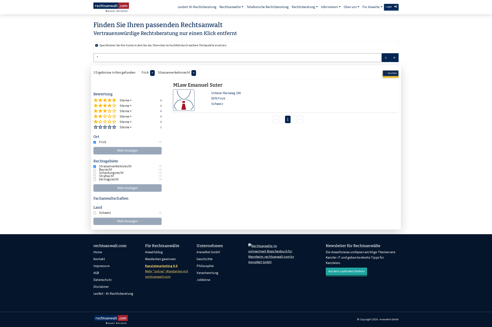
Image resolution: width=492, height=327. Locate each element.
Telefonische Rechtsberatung (268, 7)
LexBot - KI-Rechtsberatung (113, 293)
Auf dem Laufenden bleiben (346, 271)
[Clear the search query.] (394, 57)
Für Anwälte (371, 7)
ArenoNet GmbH (208, 252)
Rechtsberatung (303, 7)
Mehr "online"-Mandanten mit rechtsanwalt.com (166, 271)
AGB (96, 273)
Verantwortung (207, 273)
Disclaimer (101, 287)
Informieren (329, 7)
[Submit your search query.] (386, 57)
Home (97, 252)
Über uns (350, 7)
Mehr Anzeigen (127, 150)
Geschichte (205, 259)
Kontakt (99, 259)
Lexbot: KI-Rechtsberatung (197, 7)
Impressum (101, 266)
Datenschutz (102, 280)
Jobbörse (203, 280)
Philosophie (205, 266)
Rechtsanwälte (230, 7)
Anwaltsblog (154, 252)
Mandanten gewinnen (160, 259)
